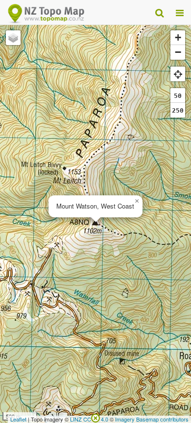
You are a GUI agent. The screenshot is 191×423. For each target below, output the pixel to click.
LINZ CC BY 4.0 (89, 419)
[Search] (159, 12)
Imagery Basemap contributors (152, 419)
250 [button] (178, 110)
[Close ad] (95, 417)
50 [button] (178, 95)
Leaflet (18, 419)
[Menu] (180, 12)
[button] (137, 201)
